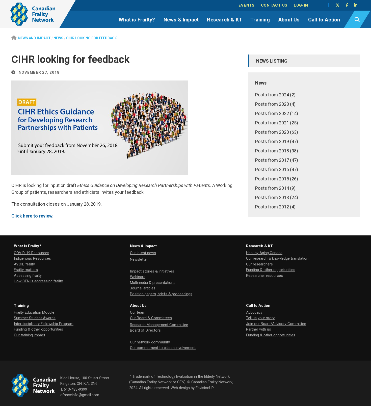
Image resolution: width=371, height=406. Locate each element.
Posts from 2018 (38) (276, 150)
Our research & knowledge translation (277, 258)
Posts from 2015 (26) (276, 178)
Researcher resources (264, 275)
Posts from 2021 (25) (276, 122)
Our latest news (143, 253)
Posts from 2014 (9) (275, 188)
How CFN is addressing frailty (38, 281)
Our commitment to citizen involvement (163, 347)
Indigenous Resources (32, 258)
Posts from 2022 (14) (276, 113)
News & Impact (181, 20)
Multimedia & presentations (152, 282)
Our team (137, 312)
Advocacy (254, 312)
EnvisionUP (205, 388)
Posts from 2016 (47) (276, 169)
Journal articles (142, 288)
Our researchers (259, 264)
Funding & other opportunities (270, 269)
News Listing (271, 61)
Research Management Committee (159, 324)
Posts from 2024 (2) (275, 94)
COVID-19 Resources (31, 253)
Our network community (150, 342)
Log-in (301, 5)
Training (260, 20)
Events (246, 5)
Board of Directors (145, 330)
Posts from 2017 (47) (276, 160)
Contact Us (274, 5)
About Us (289, 20)
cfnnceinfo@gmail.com (79, 395)
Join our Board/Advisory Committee (276, 323)
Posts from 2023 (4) (275, 104)
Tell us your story (260, 318)
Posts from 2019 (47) (276, 141)
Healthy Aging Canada (264, 253)
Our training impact (29, 335)
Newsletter (139, 259)
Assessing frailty (28, 275)
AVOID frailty (24, 264)
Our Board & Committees (151, 318)
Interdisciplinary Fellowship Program (43, 323)
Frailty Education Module (34, 312)
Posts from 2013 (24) (276, 197)
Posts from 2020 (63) (276, 132)
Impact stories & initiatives (152, 271)
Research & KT (224, 20)
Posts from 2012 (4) (275, 206)
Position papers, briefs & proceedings (161, 294)
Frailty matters (26, 269)
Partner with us (258, 329)
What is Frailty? (137, 20)
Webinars (137, 277)
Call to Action (324, 20)
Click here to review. (32, 216)
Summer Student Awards (35, 318)
